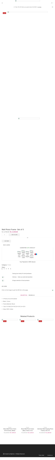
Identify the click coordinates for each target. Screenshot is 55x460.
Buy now (7, 241)
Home (3, 9)
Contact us (49, 455)
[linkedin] (8, 269)
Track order (41, 455)
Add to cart (14, 234)
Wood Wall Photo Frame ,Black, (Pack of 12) (27, 429)
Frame (7, 9)
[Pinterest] (6, 269)
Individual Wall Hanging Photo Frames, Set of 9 (45, 429)
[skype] (10, 269)
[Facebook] (2, 269)
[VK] (4, 269)
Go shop (39, 7)
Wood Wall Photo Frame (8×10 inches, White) (9, 429)
